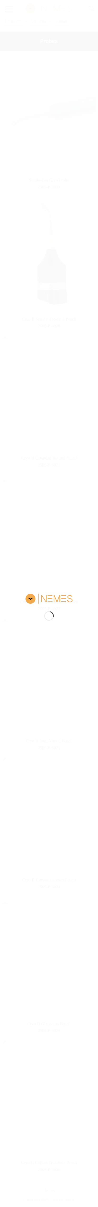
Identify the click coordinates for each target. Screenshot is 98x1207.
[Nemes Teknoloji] (49, 598)
